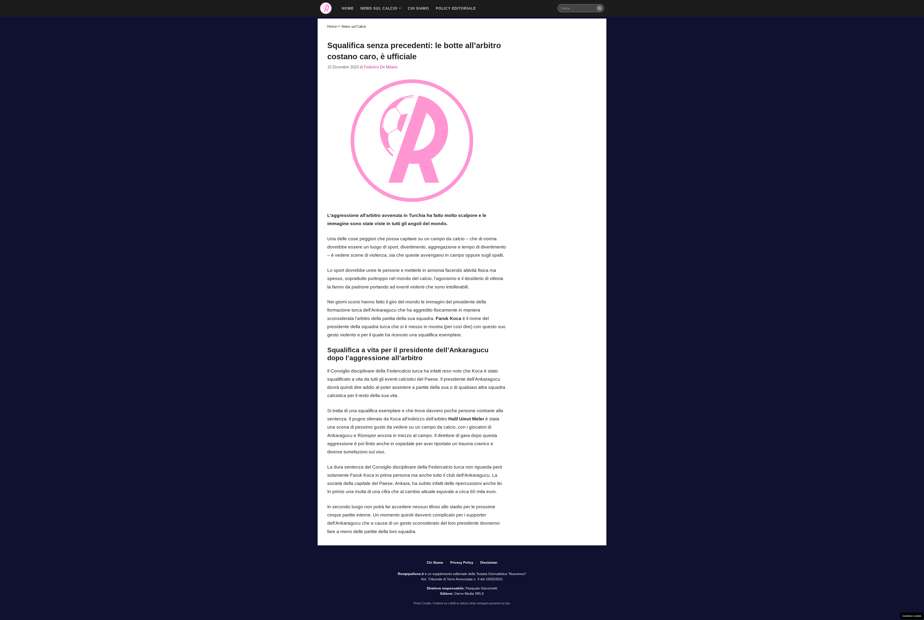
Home (332, 26)
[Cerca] (599, 8)
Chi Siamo (435, 562)
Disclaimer (488, 562)
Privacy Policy (461, 562)
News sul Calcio (353, 26)
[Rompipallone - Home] (326, 8)
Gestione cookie (911, 615)
